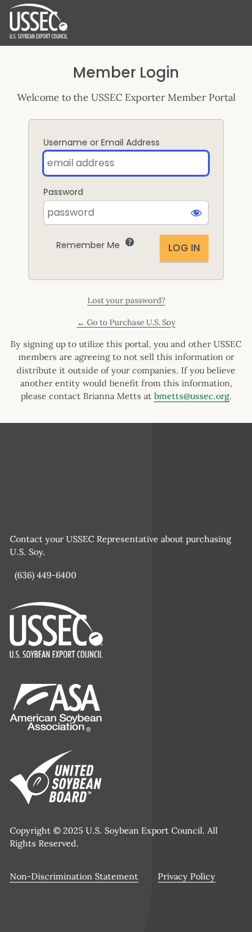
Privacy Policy (186, 876)
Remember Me (88, 245)
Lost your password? (126, 300)
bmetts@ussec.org (191, 396)
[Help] (129, 242)
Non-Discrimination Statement (74, 876)
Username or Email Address (101, 142)
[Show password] (196, 212)
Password (63, 192)
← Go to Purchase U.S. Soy (126, 322)
